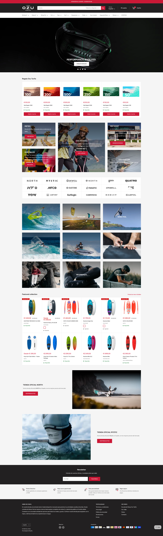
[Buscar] (103, 8)
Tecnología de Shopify (27, 530)
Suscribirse (94, 479)
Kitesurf (34, 15)
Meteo (123, 512)
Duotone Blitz (106, 356)
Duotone (26, 323)
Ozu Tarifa (26, 107)
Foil (52, 15)
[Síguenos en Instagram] (63, 527)
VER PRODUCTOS (30, 393)
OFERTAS (124, 15)
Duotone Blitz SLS (87, 356)
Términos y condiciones (102, 507)
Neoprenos (74, 15)
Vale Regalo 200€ (48, 105)
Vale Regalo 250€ (87, 105)
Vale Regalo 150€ (107, 105)
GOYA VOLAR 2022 (128, 321)
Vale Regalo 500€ (67, 105)
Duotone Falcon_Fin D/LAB (50, 322)
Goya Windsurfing (128, 360)
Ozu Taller (124, 509)
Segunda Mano (104, 15)
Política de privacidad (101, 512)
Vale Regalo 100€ (28, 105)
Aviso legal (99, 509)
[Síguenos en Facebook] (60, 527)
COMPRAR (81, 64)
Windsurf (24, 15)
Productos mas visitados (134, 294)
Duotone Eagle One (88, 321)
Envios (97, 517)
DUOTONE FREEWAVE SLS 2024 (32, 321)
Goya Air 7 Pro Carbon (69, 356)
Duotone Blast (106, 321)
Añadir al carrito (32, 114)
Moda (83, 15)
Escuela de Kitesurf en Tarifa (128, 507)
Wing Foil (43, 15)
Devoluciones (99, 514)
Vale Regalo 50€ (127, 105)
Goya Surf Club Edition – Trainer (32, 356)
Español (25, 524)
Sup (58, 15)
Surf (65, 15)
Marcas (115, 15)
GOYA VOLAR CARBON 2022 (70, 321)
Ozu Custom (93, 15)
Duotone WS (86, 358)
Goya (64, 323)
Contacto (123, 514)
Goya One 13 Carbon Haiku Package (50, 357)
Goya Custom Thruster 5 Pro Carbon (130, 357)
